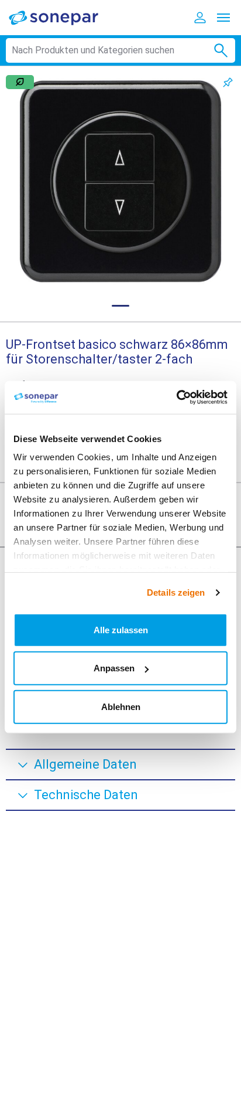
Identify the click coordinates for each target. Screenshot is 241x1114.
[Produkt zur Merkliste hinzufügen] (228, 82)
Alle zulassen (121, 629)
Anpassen (114, 668)
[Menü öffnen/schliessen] (223, 17)
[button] (120, 181)
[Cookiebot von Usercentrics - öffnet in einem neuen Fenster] (176, 397)
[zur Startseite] (61, 17)
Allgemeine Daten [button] (85, 764)
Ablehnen (120, 706)
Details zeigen (176, 592)
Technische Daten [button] (86, 794)
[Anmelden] (200, 17)
